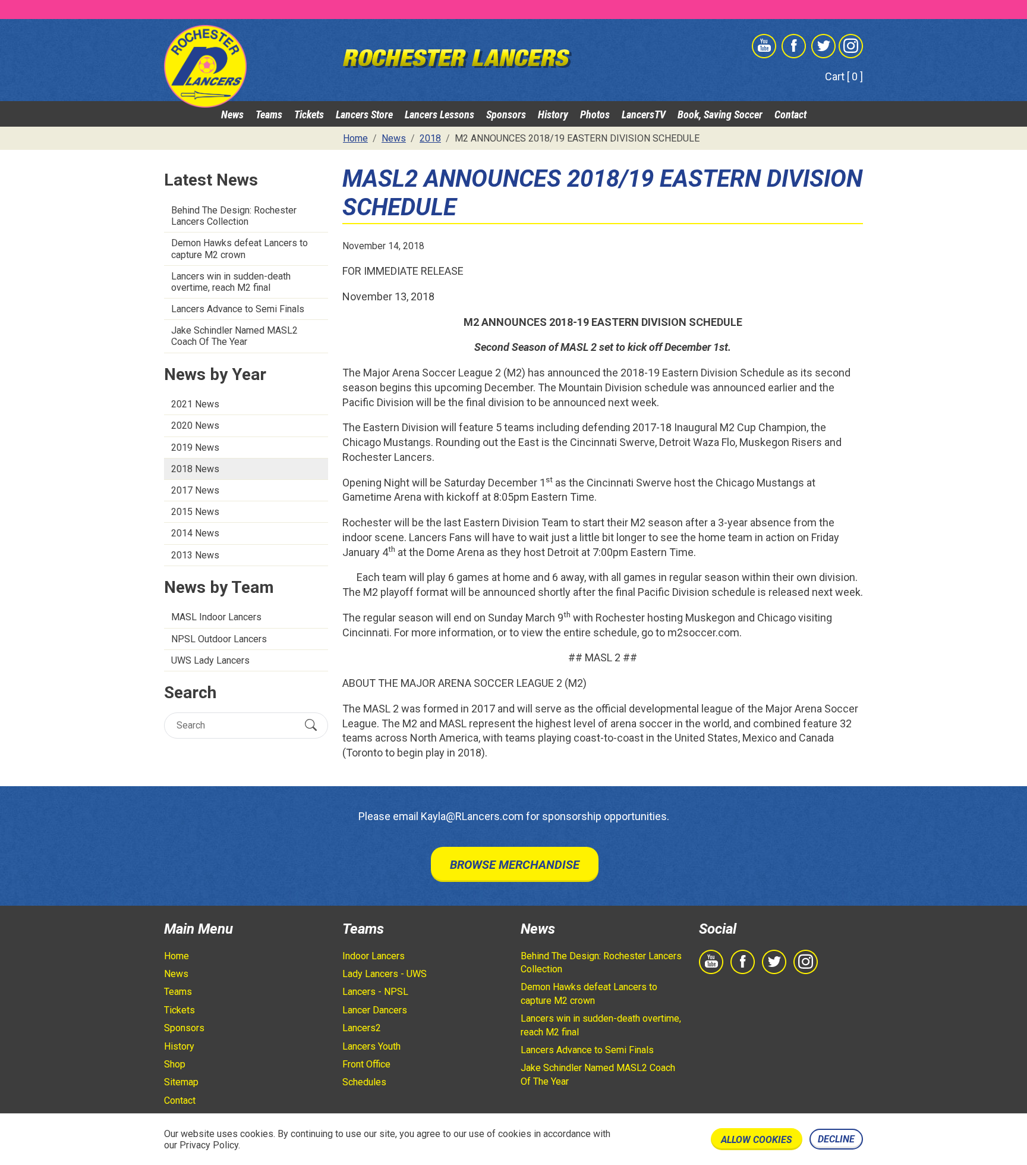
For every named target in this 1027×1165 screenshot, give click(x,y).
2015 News (195, 511)
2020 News (195, 425)
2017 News (195, 490)
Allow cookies (756, 1139)
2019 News (195, 447)
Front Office (366, 1064)
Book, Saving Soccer (720, 114)
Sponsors (506, 114)
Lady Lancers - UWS (384, 973)
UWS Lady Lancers (210, 660)
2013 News (195, 555)
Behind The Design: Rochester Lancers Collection (234, 216)
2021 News (195, 404)
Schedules (364, 1082)
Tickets (309, 114)
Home (176, 956)
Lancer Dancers (374, 1010)
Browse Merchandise (514, 865)
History (553, 114)
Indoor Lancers (373, 956)
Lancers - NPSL (375, 991)
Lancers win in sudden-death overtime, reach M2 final (231, 282)
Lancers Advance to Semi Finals (237, 309)
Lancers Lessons (439, 114)
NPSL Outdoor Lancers (219, 639)
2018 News (195, 469)
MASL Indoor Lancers (216, 617)
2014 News (195, 533)
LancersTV (644, 114)
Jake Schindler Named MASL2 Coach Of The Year (234, 336)
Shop (174, 1064)
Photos (595, 114)
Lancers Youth (371, 1046)
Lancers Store (364, 114)
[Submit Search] (310, 725)
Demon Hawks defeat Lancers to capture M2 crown (239, 248)
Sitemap (181, 1082)
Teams (269, 114)
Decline (836, 1139)
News (232, 114)
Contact (790, 114)
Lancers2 (361, 1028)
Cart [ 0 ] (844, 76)
